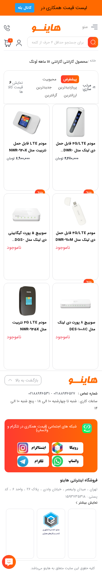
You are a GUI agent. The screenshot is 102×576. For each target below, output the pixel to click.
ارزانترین (70, 95)
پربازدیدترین (67, 87)
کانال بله (24, 8)
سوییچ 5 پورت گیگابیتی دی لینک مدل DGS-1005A (27, 240)
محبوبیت (49, 79)
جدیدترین (44, 87)
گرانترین (51, 95)
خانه (92, 61)
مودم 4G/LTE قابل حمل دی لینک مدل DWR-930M (75, 150)
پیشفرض (70, 79)
